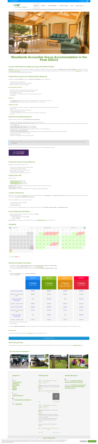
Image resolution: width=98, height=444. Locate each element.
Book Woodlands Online (49, 338)
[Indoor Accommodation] (39, 361)
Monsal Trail (78, 70)
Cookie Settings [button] (83, 441)
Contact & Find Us (79, 5)
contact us (30, 333)
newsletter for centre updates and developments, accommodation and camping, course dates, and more (75, 386)
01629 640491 (18, 404)
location (24, 195)
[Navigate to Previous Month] (10, 228)
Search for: (87, 1)
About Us (36, 5)
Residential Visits (41, 220)
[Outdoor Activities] (58, 361)
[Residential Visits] (19, 361)
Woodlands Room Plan (15, 181)
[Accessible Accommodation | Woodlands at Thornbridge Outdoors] (17, 5)
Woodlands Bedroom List (15, 182)
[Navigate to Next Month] (84, 228)
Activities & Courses (63, 5)
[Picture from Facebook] (42, 396)
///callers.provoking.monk (17, 395)
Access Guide (40, 266)
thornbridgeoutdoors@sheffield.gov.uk (23, 399)
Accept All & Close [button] (92, 441)
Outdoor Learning (52, 5)
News (72, 5)
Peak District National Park (14, 70)
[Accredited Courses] (78, 361)
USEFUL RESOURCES (49, 438)
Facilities (43, 5)
